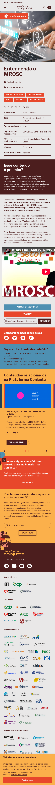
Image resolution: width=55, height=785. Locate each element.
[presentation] (4, 451)
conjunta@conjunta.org (14, 559)
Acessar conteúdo (16, 442)
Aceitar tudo (27, 780)
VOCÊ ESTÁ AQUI (17, 16)
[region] (27, 769)
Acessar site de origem (27, 307)
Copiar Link (45, 321)
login (21, 359)
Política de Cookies (19, 774)
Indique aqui (27, 482)
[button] (23, 451)
